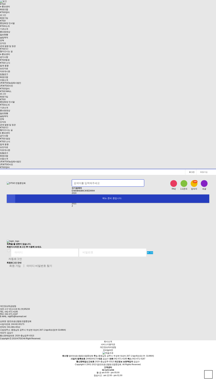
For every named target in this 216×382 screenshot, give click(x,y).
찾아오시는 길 (6, 51)
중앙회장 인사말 (7, 23)
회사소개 (108, 341)
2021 (74, 203)
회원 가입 (15, 265)
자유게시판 (5, 71)
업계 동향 (4, 66)
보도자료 (4, 68)
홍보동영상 (5, 32)
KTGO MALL (5, 91)
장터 (5, 12)
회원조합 (4, 9)
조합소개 (4, 80)
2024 (74, 193)
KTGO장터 (5, 167)
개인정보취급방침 (8, 306)
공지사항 (4, 57)
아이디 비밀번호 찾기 (39, 265)
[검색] (140, 183)
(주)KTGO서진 (6, 86)
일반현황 (4, 35)
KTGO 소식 (5, 63)
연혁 (2, 40)
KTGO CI (4, 49)
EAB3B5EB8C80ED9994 (83, 191)
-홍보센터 (5, 6)
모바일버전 (108, 350)
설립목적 (4, 37)
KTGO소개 (5, 26)
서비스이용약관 (108, 344)
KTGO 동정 (5, 138)
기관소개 (4, 29)
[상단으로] (208, 374)
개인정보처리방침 (108, 347)
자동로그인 (15, 258)
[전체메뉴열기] (11, 198)
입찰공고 (4, 74)
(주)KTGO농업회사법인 (10, 83)
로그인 (3, 15)
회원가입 (4, 18)
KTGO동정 (5, 60)
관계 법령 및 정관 (8, 46)
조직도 (3, 43)
